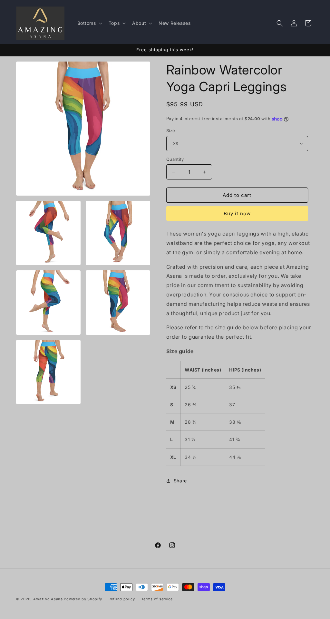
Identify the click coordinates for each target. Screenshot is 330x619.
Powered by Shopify (83, 599)
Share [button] (180, 480)
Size (170, 130)
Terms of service (157, 599)
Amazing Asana (48, 599)
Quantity (175, 159)
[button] (89, 23)
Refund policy (122, 599)
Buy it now (237, 213)
